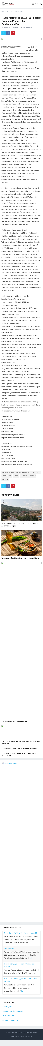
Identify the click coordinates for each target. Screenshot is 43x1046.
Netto (17, 476)
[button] (35, 4)
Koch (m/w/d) (9, 948)
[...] (29, 943)
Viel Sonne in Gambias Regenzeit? (14, 721)
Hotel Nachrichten (9, 1016)
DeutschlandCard (23, 472)
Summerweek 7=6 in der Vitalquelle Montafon (19, 748)
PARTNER (24, 476)
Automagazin (7, 1007)
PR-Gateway (5, 28)
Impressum (28, 1036)
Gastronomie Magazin (10, 1020)
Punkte (5, 479)
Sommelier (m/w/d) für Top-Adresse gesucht (20, 933)
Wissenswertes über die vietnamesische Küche (20, 558)
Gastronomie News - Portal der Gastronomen (23, 1033)
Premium (33, 476)
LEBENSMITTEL (7, 476)
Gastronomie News (17, 11)
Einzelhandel (36, 472)
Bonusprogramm (8, 472)
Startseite (5, 11)
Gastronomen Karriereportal (13, 1011)
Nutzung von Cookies (17, 1036)
